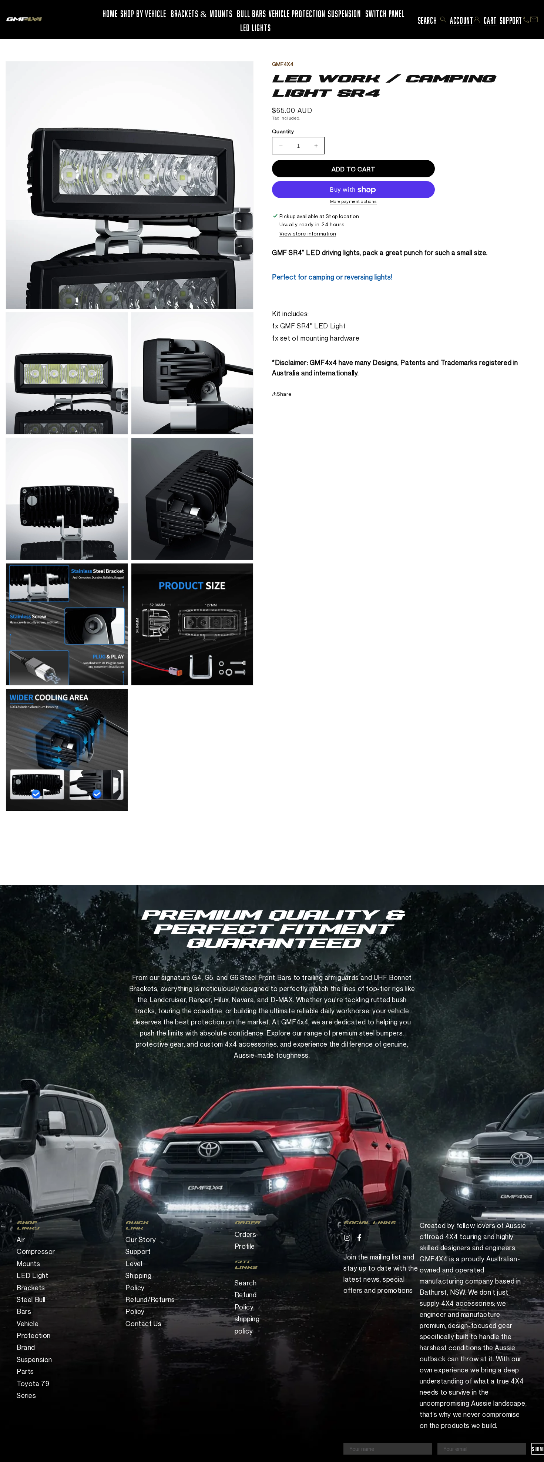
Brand (26, 1347)
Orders (245, 1234)
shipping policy (247, 1325)
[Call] (526, 19)
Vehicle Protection (34, 1329)
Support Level (138, 1257)
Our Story (140, 1239)
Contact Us (143, 1323)
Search (246, 1283)
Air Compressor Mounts (36, 1251)
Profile (245, 1246)
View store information (307, 233)
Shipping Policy (138, 1281)
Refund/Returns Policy (145, 1305)
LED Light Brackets (32, 1281)
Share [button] (284, 394)
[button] (443, 19)
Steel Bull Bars (31, 1305)
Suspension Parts (34, 1365)
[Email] (534, 19)
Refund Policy (246, 1301)
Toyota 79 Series (33, 1389)
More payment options (353, 201)
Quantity (283, 131)
